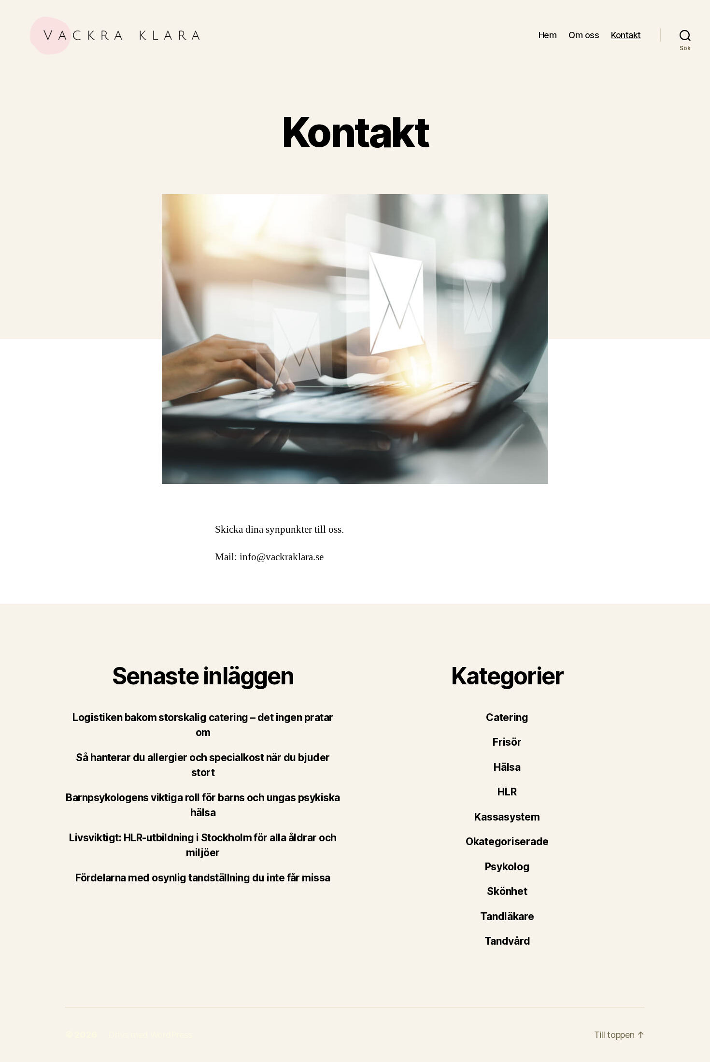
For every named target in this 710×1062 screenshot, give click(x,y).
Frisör (507, 742)
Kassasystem (507, 817)
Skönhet (507, 891)
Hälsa (507, 767)
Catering (507, 717)
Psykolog (507, 867)
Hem (548, 35)
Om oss (583, 35)
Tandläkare (507, 916)
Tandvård (507, 941)
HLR (506, 792)
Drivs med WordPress (150, 1035)
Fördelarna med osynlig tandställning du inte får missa (202, 878)
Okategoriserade (507, 841)
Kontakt (626, 35)
